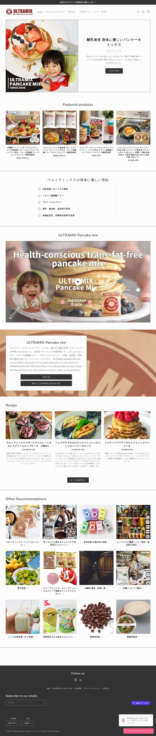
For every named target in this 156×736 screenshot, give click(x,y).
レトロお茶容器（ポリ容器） (21, 637)
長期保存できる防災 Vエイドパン (58, 637)
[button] (72, 11)
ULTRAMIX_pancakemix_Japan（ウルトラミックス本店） (29, 731)
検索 (48, 688)
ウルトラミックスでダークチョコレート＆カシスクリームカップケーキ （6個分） (28, 444)
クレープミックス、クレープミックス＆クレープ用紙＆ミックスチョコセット (59, 591)
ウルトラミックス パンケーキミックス (22, 543)
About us (46, 377)
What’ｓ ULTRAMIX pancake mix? (46, 383)
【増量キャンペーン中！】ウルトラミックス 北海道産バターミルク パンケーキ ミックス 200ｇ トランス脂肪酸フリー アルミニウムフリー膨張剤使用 (23, 151)
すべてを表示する (78, 480)
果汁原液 (21, 588)
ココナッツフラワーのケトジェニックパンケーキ (127, 444)
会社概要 (78, 688)
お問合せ (105, 688)
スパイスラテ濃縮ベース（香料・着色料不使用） (133, 543)
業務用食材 (95, 637)
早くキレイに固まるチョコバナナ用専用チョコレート (59, 543)
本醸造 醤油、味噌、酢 (95, 588)
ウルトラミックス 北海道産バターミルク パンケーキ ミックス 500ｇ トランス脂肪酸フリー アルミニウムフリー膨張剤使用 (60, 150)
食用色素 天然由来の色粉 (95, 542)
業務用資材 (132, 637)
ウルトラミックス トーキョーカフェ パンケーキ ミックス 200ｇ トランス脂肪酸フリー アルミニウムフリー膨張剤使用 (96, 150)
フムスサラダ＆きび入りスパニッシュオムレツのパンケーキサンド (77, 444)
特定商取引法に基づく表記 (62, 688)
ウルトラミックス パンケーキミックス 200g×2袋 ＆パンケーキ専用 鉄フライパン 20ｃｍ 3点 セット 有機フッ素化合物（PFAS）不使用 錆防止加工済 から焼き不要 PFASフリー (133, 152)
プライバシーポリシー (92, 688)
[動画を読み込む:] (78, 281)
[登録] (44, 702)
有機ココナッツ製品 (132, 588)
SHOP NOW (114, 71)
